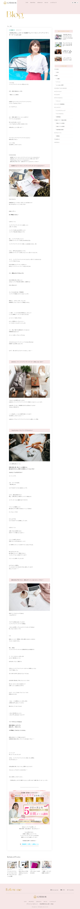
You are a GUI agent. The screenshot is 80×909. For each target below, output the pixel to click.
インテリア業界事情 (60, 104)
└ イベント (58, 81)
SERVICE (40, 2)
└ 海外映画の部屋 (59, 129)
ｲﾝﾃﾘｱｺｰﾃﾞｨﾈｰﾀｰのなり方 (61, 88)
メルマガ (58, 94)
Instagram (55, 890)
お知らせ (58, 139)
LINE (63, 890)
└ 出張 (57, 72)
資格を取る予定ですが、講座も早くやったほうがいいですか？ (24, 161)
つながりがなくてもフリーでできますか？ (19, 160)
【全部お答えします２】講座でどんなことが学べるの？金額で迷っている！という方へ (29, 780)
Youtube (71, 890)
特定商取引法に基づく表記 (46, 904)
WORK (57, 69)
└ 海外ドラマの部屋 (60, 126)
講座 (57, 75)
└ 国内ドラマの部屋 (60, 123)
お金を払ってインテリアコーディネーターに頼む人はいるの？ (24, 158)
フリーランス (58, 91)
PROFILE (32, 2)
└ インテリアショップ (60, 110)
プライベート (58, 132)
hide (15, 154)
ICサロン (58, 142)
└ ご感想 (58, 78)
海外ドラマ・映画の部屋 (61, 120)
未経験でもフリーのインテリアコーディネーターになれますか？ (24, 157)
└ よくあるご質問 (59, 85)
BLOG (46, 2)
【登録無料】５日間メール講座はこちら (30, 844)
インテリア (58, 107)
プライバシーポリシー (32, 904)
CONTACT (53, 2)
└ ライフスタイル (59, 113)
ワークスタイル (59, 97)
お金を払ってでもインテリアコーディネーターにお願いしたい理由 (23, 419)
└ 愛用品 (58, 136)
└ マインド (58, 101)
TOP (27, 2)
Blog (8, 26)
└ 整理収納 (58, 116)
